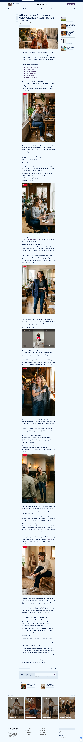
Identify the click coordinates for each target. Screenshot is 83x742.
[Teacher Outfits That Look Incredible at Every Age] (63, 26)
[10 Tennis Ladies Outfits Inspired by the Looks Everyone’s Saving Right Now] (63, 19)
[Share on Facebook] (17, 14)
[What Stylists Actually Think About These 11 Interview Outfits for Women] (63, 41)
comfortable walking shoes (34, 239)
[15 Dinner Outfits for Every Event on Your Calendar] (29, 685)
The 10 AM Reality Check (29, 69)
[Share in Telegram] (17, 19)
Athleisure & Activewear (70, 21)
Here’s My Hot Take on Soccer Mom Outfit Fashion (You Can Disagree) (70, 33)
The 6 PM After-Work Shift (30, 73)
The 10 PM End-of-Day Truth (30, 77)
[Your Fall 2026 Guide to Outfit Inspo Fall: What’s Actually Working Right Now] (33, 708)
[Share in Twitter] (17, 17)
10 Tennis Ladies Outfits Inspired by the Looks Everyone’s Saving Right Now (70, 18)
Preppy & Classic (28, 736)
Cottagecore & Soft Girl (29, 732)
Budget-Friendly (42, 728)
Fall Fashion (27, 717)
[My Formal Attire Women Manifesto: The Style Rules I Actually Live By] (67, 708)
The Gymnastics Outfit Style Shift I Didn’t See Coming (70, 47)
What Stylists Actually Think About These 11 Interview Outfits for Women (70, 40)
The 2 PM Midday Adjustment (30, 71)
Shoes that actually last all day (29, 511)
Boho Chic (27, 730)
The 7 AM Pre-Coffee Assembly (31, 67)
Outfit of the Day (42, 732)
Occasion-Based (63, 717)
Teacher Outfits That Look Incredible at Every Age (70, 25)
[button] (73, 1)
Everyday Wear (21, 668)
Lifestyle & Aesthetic (29, 727)
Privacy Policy (69, 731)
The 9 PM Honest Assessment (31, 75)
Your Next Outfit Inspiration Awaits (16, 3)
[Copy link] (17, 21)
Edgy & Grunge (27, 734)
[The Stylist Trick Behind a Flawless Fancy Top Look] (50, 708)
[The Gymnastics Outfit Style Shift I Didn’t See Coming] (63, 48)
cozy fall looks (49, 539)
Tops (15, 717)
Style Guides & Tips (26, 668)
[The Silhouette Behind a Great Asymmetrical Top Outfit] (48, 685)
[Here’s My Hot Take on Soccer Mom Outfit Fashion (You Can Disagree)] (63, 33)
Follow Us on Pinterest (15, 5)
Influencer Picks (42, 730)
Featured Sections (43, 727)
